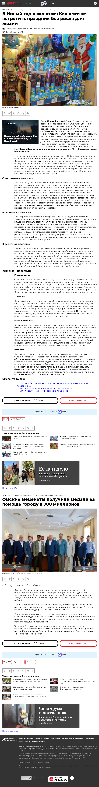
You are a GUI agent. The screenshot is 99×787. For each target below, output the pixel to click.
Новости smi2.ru (10, 488)
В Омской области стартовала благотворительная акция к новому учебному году (77, 681)
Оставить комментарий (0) (78, 400)
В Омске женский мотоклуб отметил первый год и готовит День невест (29, 688)
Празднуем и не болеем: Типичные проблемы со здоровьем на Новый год (77, 445)
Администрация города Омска (30, 573)
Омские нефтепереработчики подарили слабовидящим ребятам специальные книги (29, 696)
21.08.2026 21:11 (7, 495)
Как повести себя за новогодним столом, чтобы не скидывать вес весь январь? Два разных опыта (28, 446)
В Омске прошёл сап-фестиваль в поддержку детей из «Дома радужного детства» (30, 680)
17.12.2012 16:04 (7, 10)
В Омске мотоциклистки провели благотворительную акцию (72, 688)
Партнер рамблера (40, 778)
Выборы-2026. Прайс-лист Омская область (67, 739)
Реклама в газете (42, 739)
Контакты (90, 739)
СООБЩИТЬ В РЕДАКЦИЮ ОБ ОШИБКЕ (32, 742)
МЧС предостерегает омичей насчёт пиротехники (44, 388)
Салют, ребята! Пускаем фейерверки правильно (43, 391)
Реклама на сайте (26, 739)
